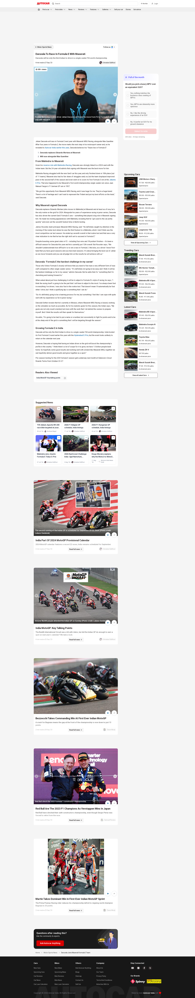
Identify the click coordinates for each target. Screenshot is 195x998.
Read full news (74, 549)
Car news (37, 980)
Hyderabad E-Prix (81, 335)
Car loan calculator (41, 984)
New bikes (58, 968)
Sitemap (78, 976)
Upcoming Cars (39, 972)
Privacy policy (101, 976)
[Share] (114, 121)
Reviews (81, 9)
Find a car (46, 9)
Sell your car (118, 9)
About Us (99, 968)
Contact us (79, 980)
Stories (128, 9)
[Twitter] (150, 968)
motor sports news (50, 953)
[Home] (39, 9)
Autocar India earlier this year (57, 148)
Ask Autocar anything (83, 968)
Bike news (58, 980)
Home (38, 953)
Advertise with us (102, 984)
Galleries (105, 9)
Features (93, 9)
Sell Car (78, 984)
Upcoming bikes (60, 972)
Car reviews (38, 976)
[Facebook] (144, 968)
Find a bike (59, 9)
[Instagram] (138, 968)
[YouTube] (133, 968)
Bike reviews (59, 976)
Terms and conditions (104, 980)
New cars (37, 968)
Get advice (137, 9)
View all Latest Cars (139, 375)
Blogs (77, 972)
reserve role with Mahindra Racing (57, 165)
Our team (99, 972)
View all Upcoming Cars (139, 243)
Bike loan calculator (62, 984)
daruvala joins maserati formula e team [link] (75, 953)
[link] (131, 182)
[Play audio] (108, 121)
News (70, 9)
